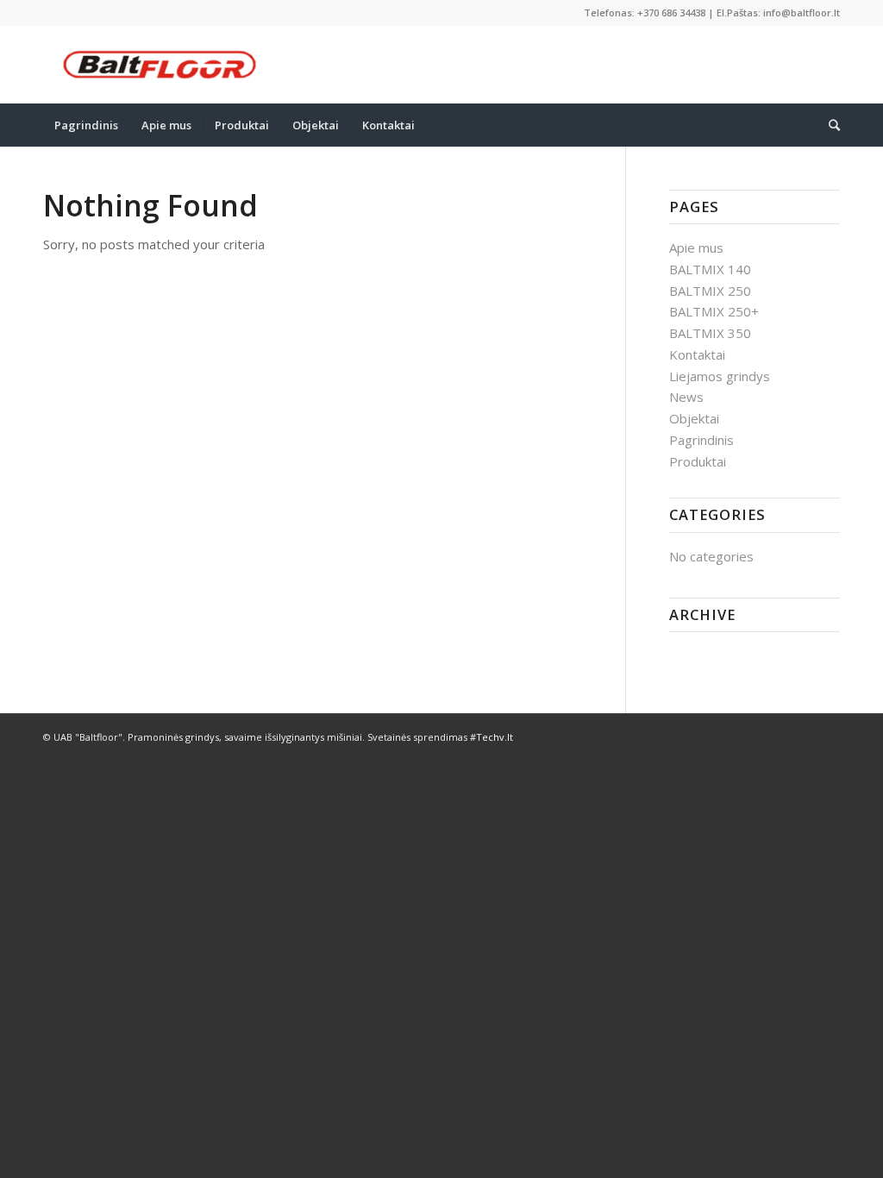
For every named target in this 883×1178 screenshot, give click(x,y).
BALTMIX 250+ (714, 311)
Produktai (697, 461)
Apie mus (696, 247)
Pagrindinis (701, 439)
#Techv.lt (491, 736)
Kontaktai (697, 354)
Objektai (694, 418)
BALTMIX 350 (710, 332)
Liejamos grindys (719, 376)
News (686, 396)
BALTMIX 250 (710, 290)
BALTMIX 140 (710, 269)
